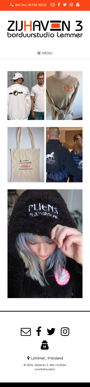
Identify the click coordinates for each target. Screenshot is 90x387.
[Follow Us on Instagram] (71, 5)
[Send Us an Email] (53, 5)
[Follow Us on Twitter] (65, 5)
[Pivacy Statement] (45, 345)
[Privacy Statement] (78, 5)
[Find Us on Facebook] (59, 5)
